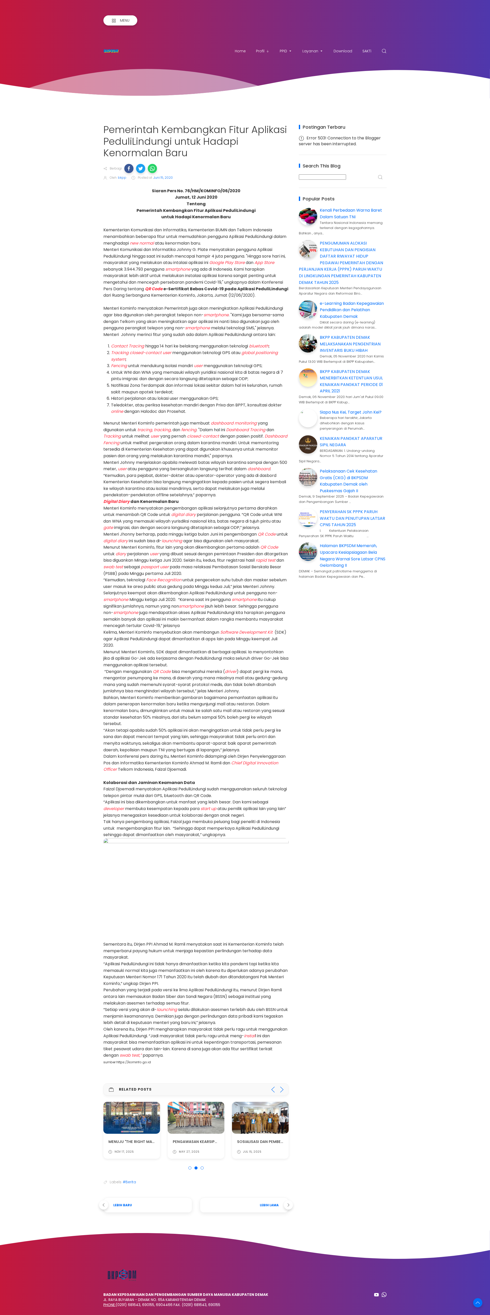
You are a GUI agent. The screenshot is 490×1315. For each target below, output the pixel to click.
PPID (283, 51)
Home (240, 51)
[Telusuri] (384, 51)
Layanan (310, 51)
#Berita (129, 1182)
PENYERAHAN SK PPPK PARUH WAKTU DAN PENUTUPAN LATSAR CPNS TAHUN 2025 (352, 518)
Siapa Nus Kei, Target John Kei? (351, 412)
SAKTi (366, 51)
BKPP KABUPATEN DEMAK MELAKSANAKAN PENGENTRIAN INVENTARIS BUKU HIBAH (350, 343)
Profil (260, 51)
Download (343, 51)
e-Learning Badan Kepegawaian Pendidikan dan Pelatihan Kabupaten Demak (352, 309)
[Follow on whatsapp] (384, 1294)
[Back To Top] (477, 1302)
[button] (128, 168)
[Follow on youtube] (376, 1294)
